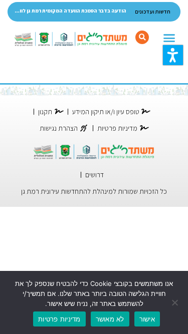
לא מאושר (110, 319)
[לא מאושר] (175, 302)
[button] (173, 55)
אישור (147, 319)
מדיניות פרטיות (59, 319)
